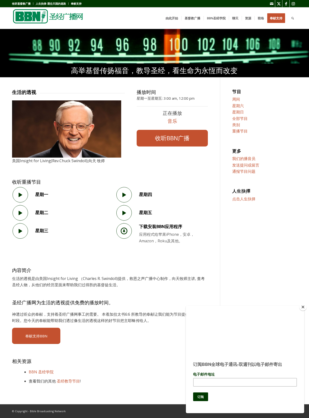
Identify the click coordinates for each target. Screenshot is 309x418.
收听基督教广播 (21, 3)
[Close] (303, 307)
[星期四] (124, 194)
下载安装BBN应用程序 (160, 226)
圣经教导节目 (68, 381)
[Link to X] (278, 3)
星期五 (145, 212)
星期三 (41, 230)
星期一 (41, 194)
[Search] (292, 18)
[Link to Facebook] (285, 3)
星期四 (145, 194)
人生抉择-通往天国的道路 (51, 3)
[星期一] (20, 194)
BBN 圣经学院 (41, 372)
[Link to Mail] (271, 3)
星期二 (41, 212)
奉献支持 (76, 3)
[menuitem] (22, 3)
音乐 (172, 121)
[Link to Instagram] (293, 3)
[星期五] (124, 213)
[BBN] (48, 18)
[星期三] (20, 231)
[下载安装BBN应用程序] (124, 231)
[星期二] (20, 213)
